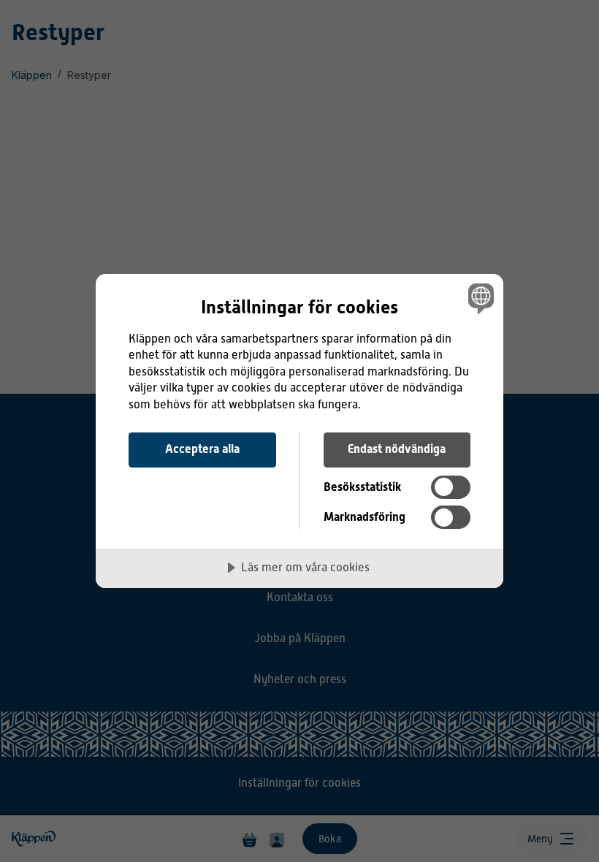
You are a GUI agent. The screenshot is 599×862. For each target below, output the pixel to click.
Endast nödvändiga (397, 449)
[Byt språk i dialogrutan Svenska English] (479, 299)
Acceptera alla (202, 449)
